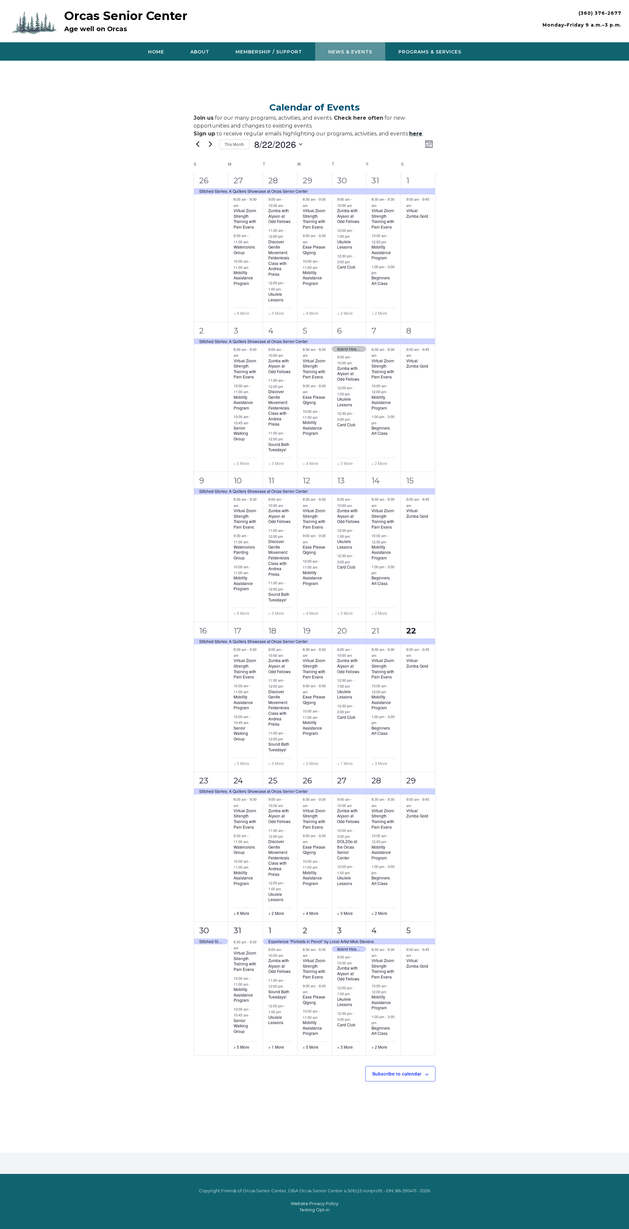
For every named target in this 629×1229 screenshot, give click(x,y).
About (199, 52)
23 (203, 780)
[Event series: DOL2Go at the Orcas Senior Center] (353, 836)
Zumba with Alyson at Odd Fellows (279, 216)
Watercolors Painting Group (244, 552)
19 (307, 630)
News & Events (350, 52)
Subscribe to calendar (396, 1073)
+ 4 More (310, 313)
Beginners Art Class (381, 280)
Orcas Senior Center (125, 16)
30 (342, 180)
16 (203, 630)
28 (273, 180)
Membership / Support (269, 52)
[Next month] (210, 144)
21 (375, 630)
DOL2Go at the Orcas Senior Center (347, 849)
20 (342, 630)
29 (307, 180)
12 (306, 480)
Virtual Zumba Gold (417, 213)
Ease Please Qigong (314, 249)
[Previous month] (197, 144)
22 (411, 630)
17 (237, 630)
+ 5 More (241, 463)
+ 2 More (345, 313)
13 (341, 480)
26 (203, 180)
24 (238, 780)
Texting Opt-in (314, 1209)
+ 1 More (345, 763)
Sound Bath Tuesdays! (278, 447)
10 (238, 480)
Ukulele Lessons (275, 296)
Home (156, 52)
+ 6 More (241, 313)
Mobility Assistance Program (243, 278)
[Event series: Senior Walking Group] (251, 422)
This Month (234, 144)
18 (272, 630)
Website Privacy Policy (314, 1203)
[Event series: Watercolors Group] (251, 241)
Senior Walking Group (241, 433)
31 (375, 180)
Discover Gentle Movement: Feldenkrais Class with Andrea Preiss (278, 258)
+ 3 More (276, 313)
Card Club (346, 267)
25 (272, 780)
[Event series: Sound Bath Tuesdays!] (286, 438)
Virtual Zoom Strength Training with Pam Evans (245, 219)
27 (238, 180)
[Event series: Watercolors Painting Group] (251, 541)
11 (271, 480)
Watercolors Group (244, 249)
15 (410, 480)
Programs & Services (429, 52)
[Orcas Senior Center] (35, 22)
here (415, 134)
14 (376, 480)
